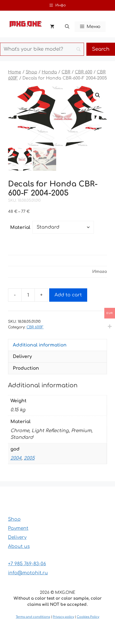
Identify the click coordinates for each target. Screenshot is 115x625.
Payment (18, 528)
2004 (15, 458)
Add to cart (68, 294)
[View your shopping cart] (52, 26)
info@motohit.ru (28, 572)
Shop (31, 72)
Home (14, 72)
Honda (49, 72)
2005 (29, 458)
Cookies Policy (88, 617)
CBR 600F (35, 327)
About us (19, 546)
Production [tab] (26, 368)
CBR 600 (83, 72)
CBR (66, 72)
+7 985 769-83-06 (27, 563)
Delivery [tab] (22, 356)
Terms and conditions (33, 617)
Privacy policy (63, 617)
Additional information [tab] (40, 345)
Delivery (17, 537)
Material (20, 227)
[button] (67, 26)
